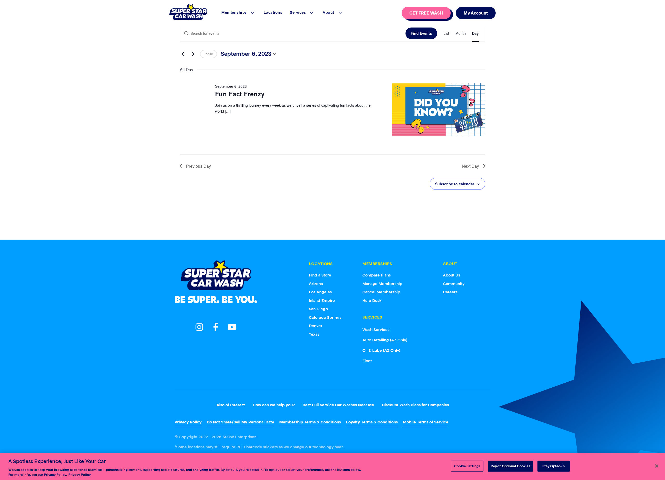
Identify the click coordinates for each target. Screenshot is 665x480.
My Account (476, 13)
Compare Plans (376, 275)
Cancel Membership (381, 291)
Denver (315, 325)
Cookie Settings (467, 466)
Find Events (421, 33)
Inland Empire (322, 300)
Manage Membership (382, 283)
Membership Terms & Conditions (310, 422)
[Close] (656, 466)
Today (208, 54)
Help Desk (372, 300)
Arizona (316, 283)
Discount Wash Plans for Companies (415, 404)
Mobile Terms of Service (425, 422)
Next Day (470, 166)
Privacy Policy (188, 422)
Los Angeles (320, 291)
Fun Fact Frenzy (240, 93)
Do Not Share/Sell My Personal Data (240, 422)
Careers (450, 291)
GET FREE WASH (426, 13)
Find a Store (320, 275)
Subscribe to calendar (454, 183)
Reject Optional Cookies (510, 466)
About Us (451, 275)
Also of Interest (230, 404)
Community (453, 283)
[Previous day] (183, 54)
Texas (314, 334)
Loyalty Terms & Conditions (372, 422)
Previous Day (198, 166)
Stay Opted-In (553, 466)
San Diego (318, 308)
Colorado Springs (325, 317)
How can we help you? (274, 404)
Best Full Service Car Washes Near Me (338, 404)
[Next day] (193, 54)
